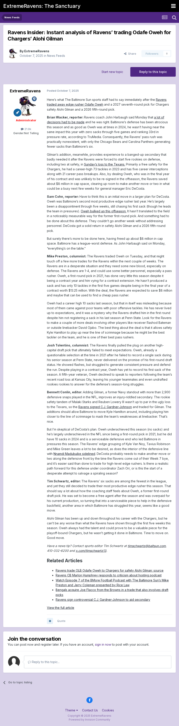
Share (131, 53)
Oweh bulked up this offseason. (103, 211)
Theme (70, 710)
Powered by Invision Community (89, 719)
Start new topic (112, 72)
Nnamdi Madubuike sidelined (74, 454)
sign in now (103, 644)
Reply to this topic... (45, 662)
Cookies (108, 710)
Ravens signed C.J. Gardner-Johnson (105, 407)
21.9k (27, 129)
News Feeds (56, 55)
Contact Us (90, 710)
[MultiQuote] (50, 621)
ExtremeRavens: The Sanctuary (41, 6)
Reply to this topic (153, 72)
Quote (61, 621)
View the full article (60, 608)
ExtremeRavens (36, 51)
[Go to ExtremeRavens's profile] (12, 53)
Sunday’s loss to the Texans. (104, 164)
